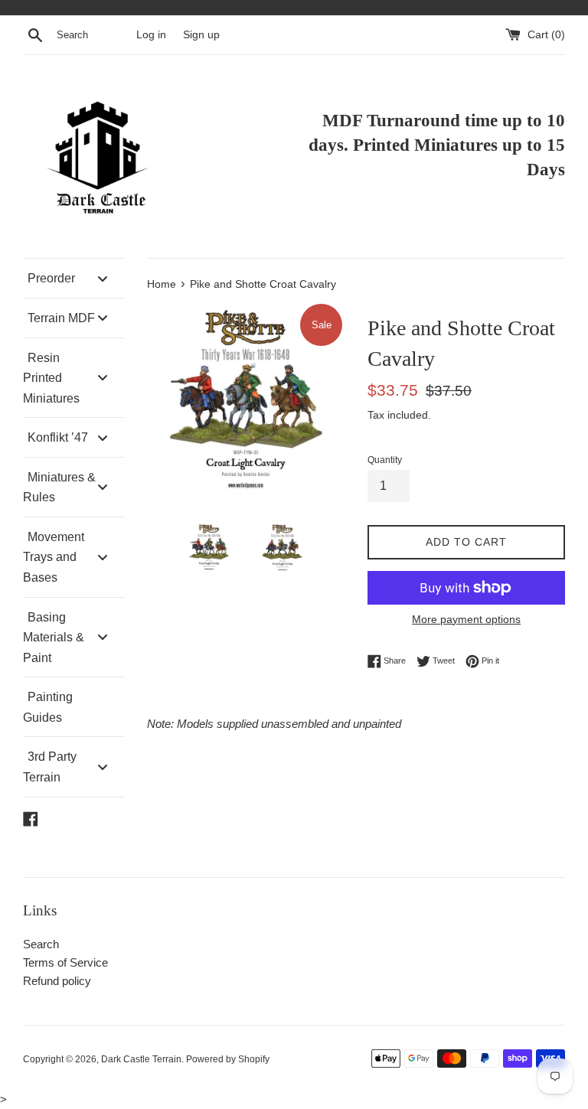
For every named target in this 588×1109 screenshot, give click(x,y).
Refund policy (57, 980)
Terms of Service (65, 962)
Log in (151, 35)
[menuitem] (73, 278)
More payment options (466, 619)
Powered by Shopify (228, 1059)
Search (41, 944)
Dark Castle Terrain (141, 1059)
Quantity (385, 460)
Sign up (201, 35)
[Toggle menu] (103, 278)
